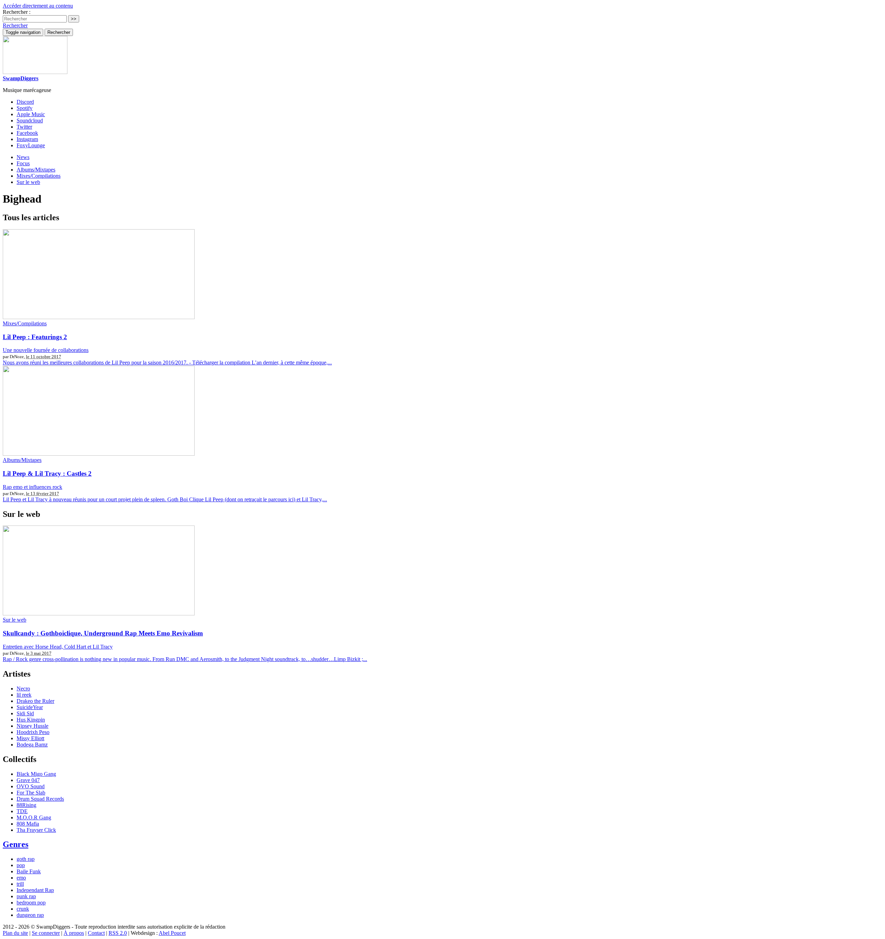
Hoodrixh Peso (33, 732)
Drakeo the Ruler (35, 701)
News (23, 157)
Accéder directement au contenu (38, 6)
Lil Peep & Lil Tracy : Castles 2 (47, 473)
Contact (96, 933)
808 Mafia (28, 824)
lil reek (24, 695)
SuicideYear (30, 707)
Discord (25, 102)
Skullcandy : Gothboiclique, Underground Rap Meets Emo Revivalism (103, 633)
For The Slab (31, 793)
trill (20, 884)
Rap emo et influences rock (32, 487)
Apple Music (31, 114)
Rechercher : (16, 12)
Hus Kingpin (31, 720)
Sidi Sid (25, 713)
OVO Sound (31, 786)
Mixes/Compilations (38, 176)
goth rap (26, 859)
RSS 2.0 (118, 933)
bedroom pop (31, 902)
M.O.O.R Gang (34, 817)
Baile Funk (29, 871)
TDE (22, 811)
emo (21, 878)
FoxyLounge (31, 145)
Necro (23, 688)
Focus (23, 163)
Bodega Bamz (32, 744)
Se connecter (46, 933)
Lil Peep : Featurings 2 (35, 337)
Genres (15, 844)
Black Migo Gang (36, 774)
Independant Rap (35, 890)
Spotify (24, 108)
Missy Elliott (30, 738)
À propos (74, 933)
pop (21, 865)
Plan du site (15, 933)
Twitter (24, 127)
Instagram (27, 139)
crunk (23, 909)
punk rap (26, 896)
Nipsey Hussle (32, 726)
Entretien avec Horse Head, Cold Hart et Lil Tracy (58, 647)
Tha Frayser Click (36, 830)
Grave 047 (28, 780)
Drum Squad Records (40, 799)
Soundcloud (30, 120)
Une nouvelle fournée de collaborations (45, 350)
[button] (15, 25)
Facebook (27, 133)
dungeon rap (30, 915)
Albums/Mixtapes (36, 170)
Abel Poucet (172, 933)
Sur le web (28, 182)
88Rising (26, 805)
